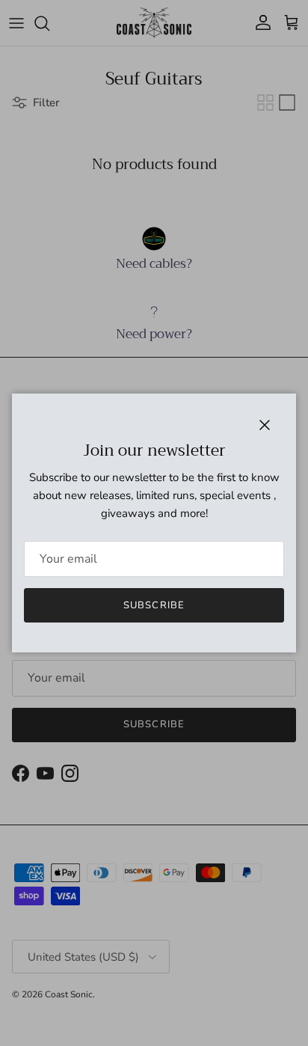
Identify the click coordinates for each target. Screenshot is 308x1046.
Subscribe (153, 605)
